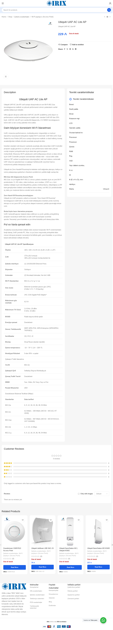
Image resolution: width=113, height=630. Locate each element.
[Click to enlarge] (5, 76)
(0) (13, 558)
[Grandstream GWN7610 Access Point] (14, 531)
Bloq (50, 602)
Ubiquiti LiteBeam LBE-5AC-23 (42, 548)
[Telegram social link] (75, 49)
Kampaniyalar (53, 590)
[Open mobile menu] (3, 3)
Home (4, 17)
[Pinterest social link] (70, 49)
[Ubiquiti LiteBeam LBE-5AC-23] (42, 531)
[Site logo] (56, 3)
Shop (10, 17)
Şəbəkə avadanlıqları (21, 17)
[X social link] (67, 49)
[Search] (109, 10)
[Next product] (110, 17)
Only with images (86, 494)
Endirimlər (52, 605)
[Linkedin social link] (73, 49)
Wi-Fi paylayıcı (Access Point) (42, 17)
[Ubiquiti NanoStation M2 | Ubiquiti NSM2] (70, 531)
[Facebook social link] (64, 49)
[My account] (110, 3)
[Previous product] (104, 17)
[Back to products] (107, 17)
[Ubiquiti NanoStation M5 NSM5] (98, 531)
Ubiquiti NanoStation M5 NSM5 (98, 548)
